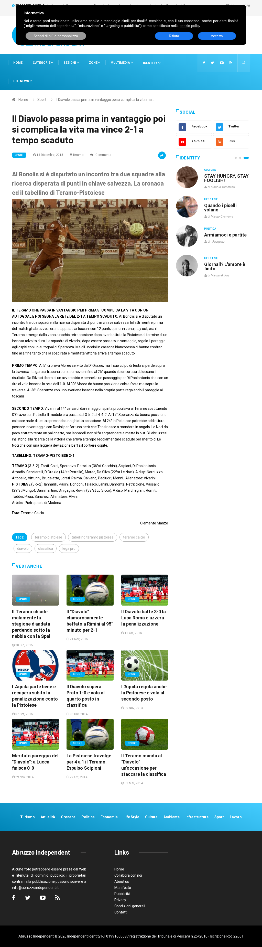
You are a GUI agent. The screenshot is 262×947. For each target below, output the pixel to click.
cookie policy (190, 26)
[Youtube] (221, 63)
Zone (93, 62)
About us (121, 881)
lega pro (68, 548)
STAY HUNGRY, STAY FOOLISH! (226, 178)
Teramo (78, 155)
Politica (210, 228)
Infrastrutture (197, 817)
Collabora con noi (128, 875)
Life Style (211, 199)
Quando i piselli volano (220, 207)
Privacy (120, 900)
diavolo (23, 548)
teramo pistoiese (48, 537)
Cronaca (68, 817)
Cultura (210, 169)
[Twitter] (212, 63)
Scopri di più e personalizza (56, 36)
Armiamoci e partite (225, 235)
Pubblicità (122, 894)
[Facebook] (204, 63)
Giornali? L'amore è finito (224, 266)
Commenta (103, 155)
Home (18, 62)
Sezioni (70, 62)
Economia (109, 817)
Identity (150, 63)
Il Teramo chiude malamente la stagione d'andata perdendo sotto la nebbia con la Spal (31, 624)
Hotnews (21, 81)
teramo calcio (134, 537)
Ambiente (171, 817)
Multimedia (121, 62)
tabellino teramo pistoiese (93, 537)
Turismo (27, 817)
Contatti (120, 912)
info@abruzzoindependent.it (35, 888)
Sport (41, 100)
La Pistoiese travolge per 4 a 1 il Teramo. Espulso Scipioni (89, 762)
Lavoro (236, 817)
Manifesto (122, 888)
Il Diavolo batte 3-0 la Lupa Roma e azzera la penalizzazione (143, 618)
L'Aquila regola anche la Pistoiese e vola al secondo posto (144, 693)
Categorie (42, 62)
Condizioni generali (129, 906)
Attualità (48, 817)
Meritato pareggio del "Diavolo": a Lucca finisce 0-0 (35, 762)
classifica (45, 548)
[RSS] (231, 63)
